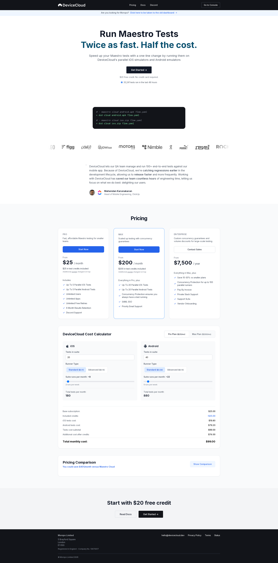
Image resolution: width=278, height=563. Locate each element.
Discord (154, 5)
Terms (208, 535)
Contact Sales (195, 249)
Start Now (83, 249)
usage (74, 272)
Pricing (132, 5)
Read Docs (125, 514)
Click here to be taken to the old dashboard (152, 12)
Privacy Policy (194, 535)
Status (217, 535)
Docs (143, 5)
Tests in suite (72, 352)
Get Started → (139, 69)
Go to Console (211, 5)
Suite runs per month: (78, 377)
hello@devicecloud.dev (173, 535)
